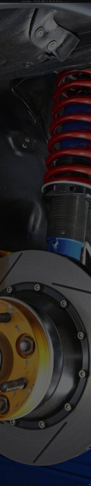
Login (57, 1)
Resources (43, 1)
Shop (54, 1)
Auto (26, 1)
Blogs (39, 1)
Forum (50, 1)
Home (35, 1)
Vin (47, 1)
